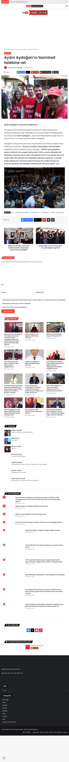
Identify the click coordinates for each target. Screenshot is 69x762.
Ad (2, 284)
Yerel (3, 678)
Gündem (14, 49)
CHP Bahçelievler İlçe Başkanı (22, 212)
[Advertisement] (34, 32)
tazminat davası (60, 212)
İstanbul (4, 667)
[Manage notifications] (4, 758)
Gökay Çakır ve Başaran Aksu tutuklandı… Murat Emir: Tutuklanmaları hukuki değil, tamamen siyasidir (55, 412)
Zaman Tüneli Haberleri (9, 681)
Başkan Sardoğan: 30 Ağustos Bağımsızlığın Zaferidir (32, 363)
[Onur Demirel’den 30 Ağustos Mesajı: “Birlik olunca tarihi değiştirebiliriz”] (13, 354)
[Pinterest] (44, 220)
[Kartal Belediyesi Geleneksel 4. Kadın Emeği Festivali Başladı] (9, 557)
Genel (4, 661)
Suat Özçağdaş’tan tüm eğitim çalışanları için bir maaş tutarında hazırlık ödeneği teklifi (12, 412)
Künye (46, 691)
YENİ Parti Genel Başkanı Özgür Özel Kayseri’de (23, 2)
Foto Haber (5, 659)
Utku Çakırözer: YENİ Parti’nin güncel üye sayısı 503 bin (33, 411)
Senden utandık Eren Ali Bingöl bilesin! (22, 432)
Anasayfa (8, 49)
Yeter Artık (14, 440)
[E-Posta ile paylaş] (48, 220)
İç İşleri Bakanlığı (45, 212)
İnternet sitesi (40, 292)
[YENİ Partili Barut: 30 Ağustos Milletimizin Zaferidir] (34, 327)
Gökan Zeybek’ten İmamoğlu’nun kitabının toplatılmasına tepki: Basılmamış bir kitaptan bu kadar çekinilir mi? (34, 389)
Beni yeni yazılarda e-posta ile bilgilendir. (15, 307)
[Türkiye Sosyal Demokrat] (34, 6)
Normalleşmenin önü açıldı (18, 472)
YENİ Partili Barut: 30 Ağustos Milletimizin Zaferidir (32, 336)
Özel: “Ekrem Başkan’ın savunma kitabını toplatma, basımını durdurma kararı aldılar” (54, 388)
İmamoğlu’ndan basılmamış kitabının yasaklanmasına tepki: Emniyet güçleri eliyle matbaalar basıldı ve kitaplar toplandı (13, 389)
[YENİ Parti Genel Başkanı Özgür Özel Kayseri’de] (55, 327)
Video (4, 673)
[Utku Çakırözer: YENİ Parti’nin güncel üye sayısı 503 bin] (34, 402)
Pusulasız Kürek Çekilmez (18, 456)
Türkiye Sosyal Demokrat (13, 67)
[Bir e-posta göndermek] (21, 67)
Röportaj (4, 670)
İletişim (42, 691)
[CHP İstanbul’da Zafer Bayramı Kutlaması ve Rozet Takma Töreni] (9, 540)
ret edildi (53, 212)
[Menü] (67, 7)
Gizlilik (50, 691)
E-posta (4, 292)
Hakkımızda (36, 691)
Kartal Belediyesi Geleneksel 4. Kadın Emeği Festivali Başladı (35, 554)
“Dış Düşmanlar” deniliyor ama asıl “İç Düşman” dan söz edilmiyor (29, 464)
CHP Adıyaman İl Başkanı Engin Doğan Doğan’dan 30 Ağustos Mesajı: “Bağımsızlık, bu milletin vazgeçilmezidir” (55, 365)
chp (12, 212)
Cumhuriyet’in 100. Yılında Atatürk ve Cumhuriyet (25, 480)
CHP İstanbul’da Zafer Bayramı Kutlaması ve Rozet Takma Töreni (36, 538)
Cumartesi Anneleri (35, 212)
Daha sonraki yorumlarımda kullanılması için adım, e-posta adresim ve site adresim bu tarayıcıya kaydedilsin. (34, 300)
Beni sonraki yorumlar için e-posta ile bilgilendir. (17, 303)
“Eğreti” (13, 448)
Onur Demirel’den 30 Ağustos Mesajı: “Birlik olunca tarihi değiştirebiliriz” (11, 364)
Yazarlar (4, 675)
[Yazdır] (53, 220)
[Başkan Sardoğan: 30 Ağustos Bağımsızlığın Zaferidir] (34, 354)
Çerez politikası (57, 691)
